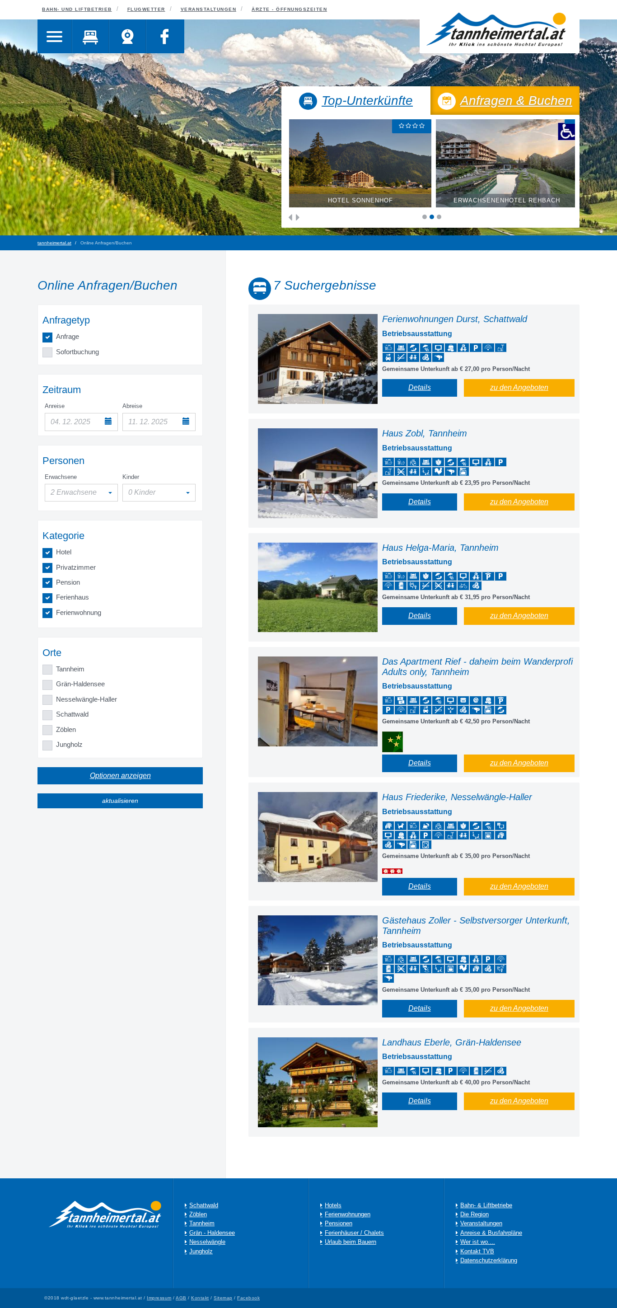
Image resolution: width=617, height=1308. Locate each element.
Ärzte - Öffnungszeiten (289, 9)
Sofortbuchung (77, 352)
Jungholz (69, 744)
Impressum (159, 1297)
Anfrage (67, 336)
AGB (181, 1297)
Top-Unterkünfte (367, 101)
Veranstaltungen (209, 9)
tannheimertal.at (54, 242)
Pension (68, 582)
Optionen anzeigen (120, 775)
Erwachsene (61, 477)
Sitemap (223, 1297)
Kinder (130, 477)
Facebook (248, 1297)
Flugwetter (146, 9)
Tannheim (70, 669)
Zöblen (66, 729)
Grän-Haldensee (80, 684)
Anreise (55, 406)
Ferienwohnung (78, 612)
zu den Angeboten (519, 387)
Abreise (132, 406)
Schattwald (72, 714)
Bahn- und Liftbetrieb (77, 9)
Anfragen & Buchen (516, 101)
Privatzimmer (76, 567)
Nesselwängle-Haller (86, 699)
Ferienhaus (72, 597)
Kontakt (200, 1297)
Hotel (63, 552)
